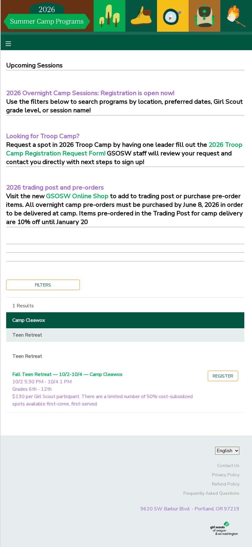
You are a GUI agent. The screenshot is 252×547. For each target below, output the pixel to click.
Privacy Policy (225, 475)
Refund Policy (225, 484)
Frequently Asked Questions (211, 493)
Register (223, 376)
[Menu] (13, 43)
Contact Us (228, 465)
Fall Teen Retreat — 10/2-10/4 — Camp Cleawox (67, 374)
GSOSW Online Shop (77, 196)
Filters (43, 285)
